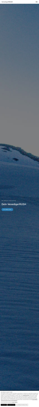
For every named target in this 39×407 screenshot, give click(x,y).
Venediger (7, 2)
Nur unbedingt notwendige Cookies (21, 404)
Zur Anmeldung (7, 209)
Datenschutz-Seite (26, 395)
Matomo (16, 402)
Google (13, 402)
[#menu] (36, 2)
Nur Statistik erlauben (11, 404)
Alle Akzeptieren (3, 404)
